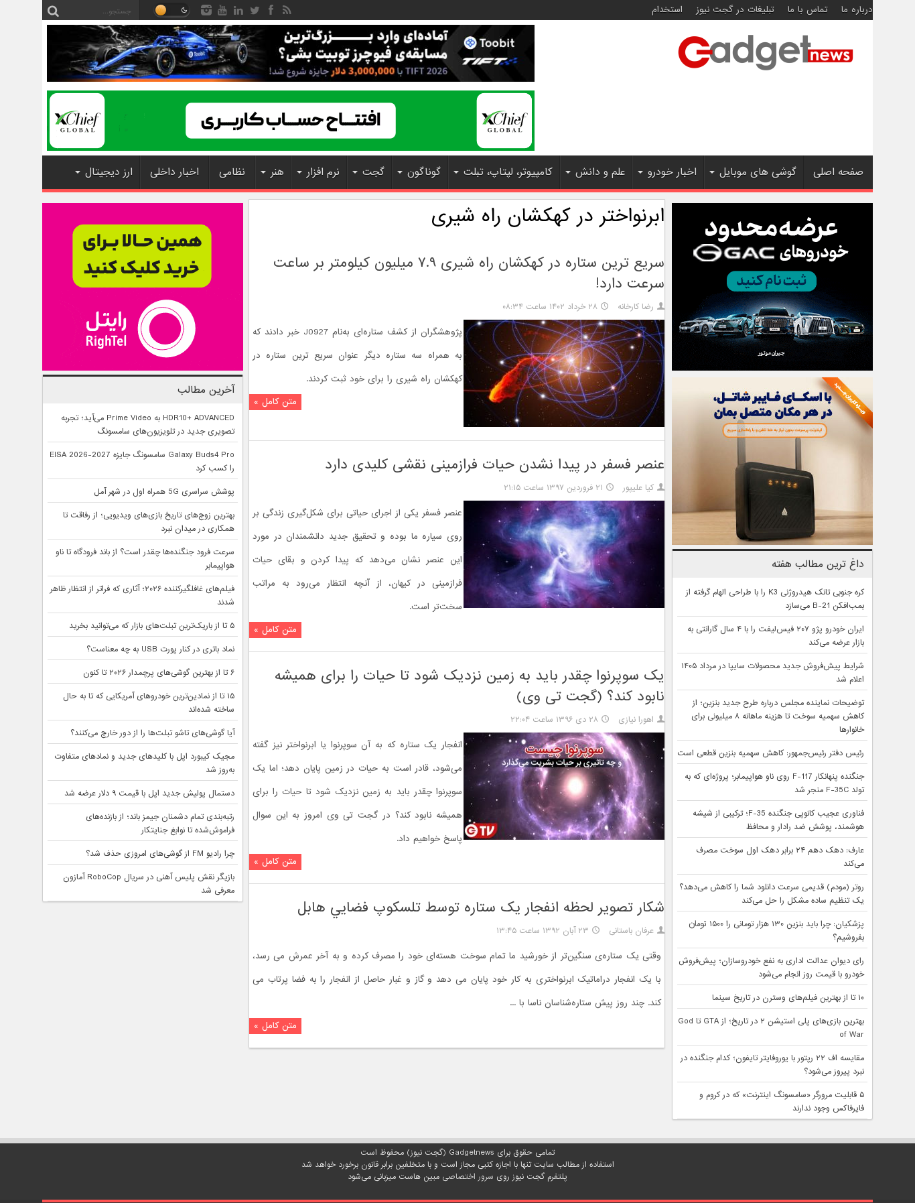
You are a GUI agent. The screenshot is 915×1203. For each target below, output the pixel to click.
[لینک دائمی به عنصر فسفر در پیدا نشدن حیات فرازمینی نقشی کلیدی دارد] (564, 606)
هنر (277, 172)
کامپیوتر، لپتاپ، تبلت (508, 172)
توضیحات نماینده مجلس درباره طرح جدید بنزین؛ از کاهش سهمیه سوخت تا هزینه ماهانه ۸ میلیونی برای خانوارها (777, 716)
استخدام (667, 9)
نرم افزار (323, 172)
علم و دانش (600, 172)
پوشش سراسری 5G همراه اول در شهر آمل (164, 492)
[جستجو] (53, 10)
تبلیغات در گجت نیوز (735, 9)
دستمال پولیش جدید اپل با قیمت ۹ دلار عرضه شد (149, 793)
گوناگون (424, 172)
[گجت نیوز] (765, 74)
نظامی (232, 172)
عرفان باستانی (631, 931)
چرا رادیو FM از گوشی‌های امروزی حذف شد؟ (160, 854)
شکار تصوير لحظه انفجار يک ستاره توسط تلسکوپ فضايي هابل (480, 907)
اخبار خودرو (672, 172)
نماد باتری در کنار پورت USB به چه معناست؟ (160, 649)
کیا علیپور (638, 488)
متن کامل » (275, 401)
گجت (373, 172)
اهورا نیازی (636, 720)
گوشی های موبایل (757, 172)
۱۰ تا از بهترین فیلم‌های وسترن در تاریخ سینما (788, 998)
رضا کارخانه (636, 307)
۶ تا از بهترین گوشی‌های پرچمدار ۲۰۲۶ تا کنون (158, 673)
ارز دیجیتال (109, 172)
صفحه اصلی (838, 172)
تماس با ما (808, 9)
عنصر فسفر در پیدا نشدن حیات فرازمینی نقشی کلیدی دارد (494, 464)
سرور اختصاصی (468, 1177)
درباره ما (857, 9)
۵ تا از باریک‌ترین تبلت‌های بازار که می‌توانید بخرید (151, 626)
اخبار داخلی (174, 172)
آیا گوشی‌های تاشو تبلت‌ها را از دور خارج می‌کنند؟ (152, 733)
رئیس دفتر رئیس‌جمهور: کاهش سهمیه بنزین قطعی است (770, 753)
